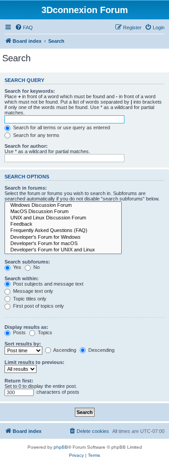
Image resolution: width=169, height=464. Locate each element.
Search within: (22, 278)
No (36, 267)
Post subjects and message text (47, 284)
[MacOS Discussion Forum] (63, 212)
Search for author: (26, 146)
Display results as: (26, 327)
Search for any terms (35, 135)
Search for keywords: (30, 91)
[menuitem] (24, 27)
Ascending (64, 350)
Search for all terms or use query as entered (61, 127)
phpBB (61, 447)
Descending (100, 350)
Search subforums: (27, 261)
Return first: (19, 380)
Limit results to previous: (34, 362)
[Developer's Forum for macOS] (63, 244)
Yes (16, 267)
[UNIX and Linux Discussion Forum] (63, 218)
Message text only (32, 291)
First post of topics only (38, 306)
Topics (44, 332)
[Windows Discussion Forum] (63, 205)
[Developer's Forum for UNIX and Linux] (63, 250)
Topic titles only (29, 298)
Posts (19, 332)
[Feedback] (63, 224)
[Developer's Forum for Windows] (63, 237)
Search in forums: (26, 188)
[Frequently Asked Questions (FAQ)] (63, 230)
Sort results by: (23, 343)
